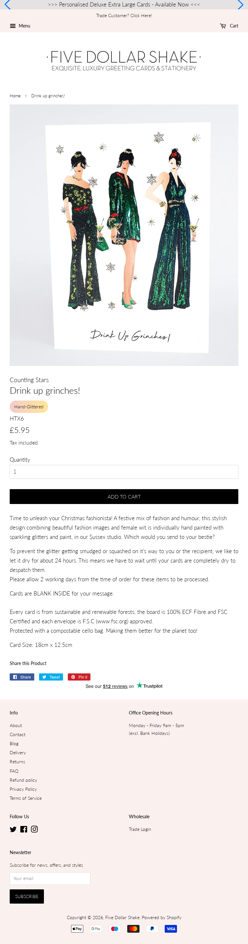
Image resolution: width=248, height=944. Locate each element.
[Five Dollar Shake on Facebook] (23, 830)
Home (15, 95)
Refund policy (23, 780)
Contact (18, 734)
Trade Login (140, 829)
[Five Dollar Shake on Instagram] (34, 830)
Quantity (20, 459)
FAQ (14, 771)
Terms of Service (26, 798)
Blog (14, 743)
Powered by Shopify (161, 917)
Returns (17, 761)
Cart (233, 25)
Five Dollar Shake (122, 917)
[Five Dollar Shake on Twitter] (13, 830)
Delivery (18, 752)
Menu (23, 25)
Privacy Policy (23, 789)
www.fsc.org (112, 621)
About (16, 725)
